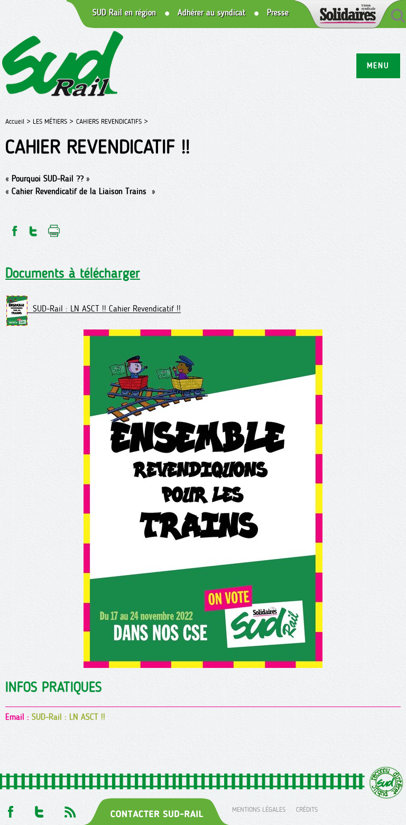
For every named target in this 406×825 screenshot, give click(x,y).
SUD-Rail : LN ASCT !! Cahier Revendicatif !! (104, 309)
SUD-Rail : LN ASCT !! (68, 717)
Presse (278, 12)
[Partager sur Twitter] (33, 228)
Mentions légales (258, 809)
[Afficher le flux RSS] (70, 809)
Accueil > (19, 121)
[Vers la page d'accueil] (63, 65)
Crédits (307, 809)
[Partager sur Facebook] (13, 228)
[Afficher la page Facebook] (9, 809)
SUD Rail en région (124, 12)
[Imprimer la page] (54, 228)
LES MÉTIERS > (53, 121)
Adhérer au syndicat (211, 12)
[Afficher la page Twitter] (39, 809)
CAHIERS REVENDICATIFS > (112, 121)
